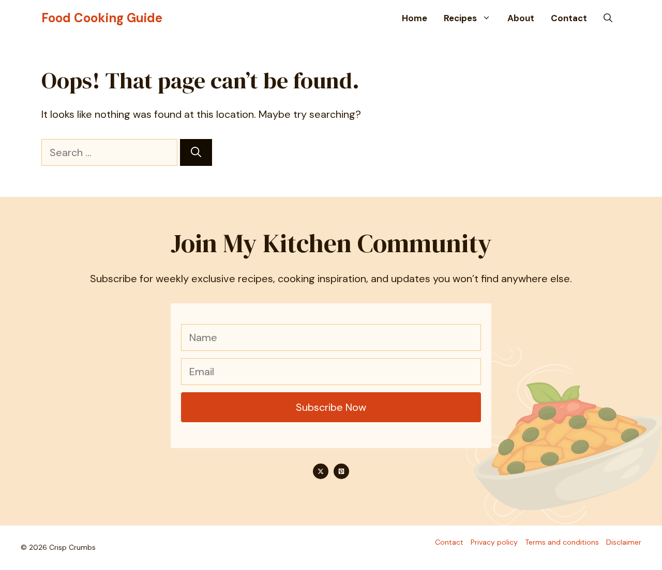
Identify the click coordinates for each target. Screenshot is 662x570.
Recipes (460, 18)
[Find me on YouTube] (341, 471)
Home (414, 18)
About (520, 18)
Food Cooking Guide (101, 18)
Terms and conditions (562, 542)
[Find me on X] (320, 471)
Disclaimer (623, 542)
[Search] (196, 152)
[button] (608, 18)
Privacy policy (494, 542)
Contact (569, 18)
